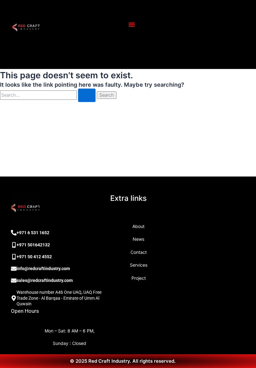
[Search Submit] (87, 95)
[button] (131, 24)
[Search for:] (48, 95)
